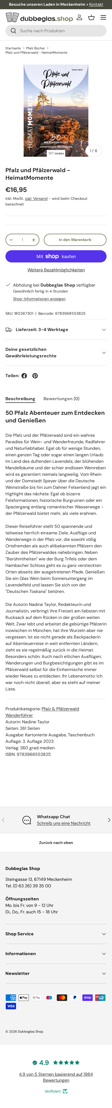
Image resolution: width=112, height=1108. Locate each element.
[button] (91, 17)
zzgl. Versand (36, 198)
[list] (56, 110)
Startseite (13, 48)
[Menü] (103, 17)
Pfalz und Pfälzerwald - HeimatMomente (36, 52)
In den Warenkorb (75, 239)
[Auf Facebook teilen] (24, 375)
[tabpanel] (56, 583)
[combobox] (56, 31)
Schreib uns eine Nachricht (64, 823)
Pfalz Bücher (35, 48)
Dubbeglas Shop (30, 1031)
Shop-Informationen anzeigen (39, 298)
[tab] (20, 399)
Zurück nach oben (56, 842)
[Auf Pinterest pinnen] (35, 375)
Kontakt (96, 4)
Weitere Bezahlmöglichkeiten (56, 270)
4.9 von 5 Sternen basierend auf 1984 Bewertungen (56, 1077)
